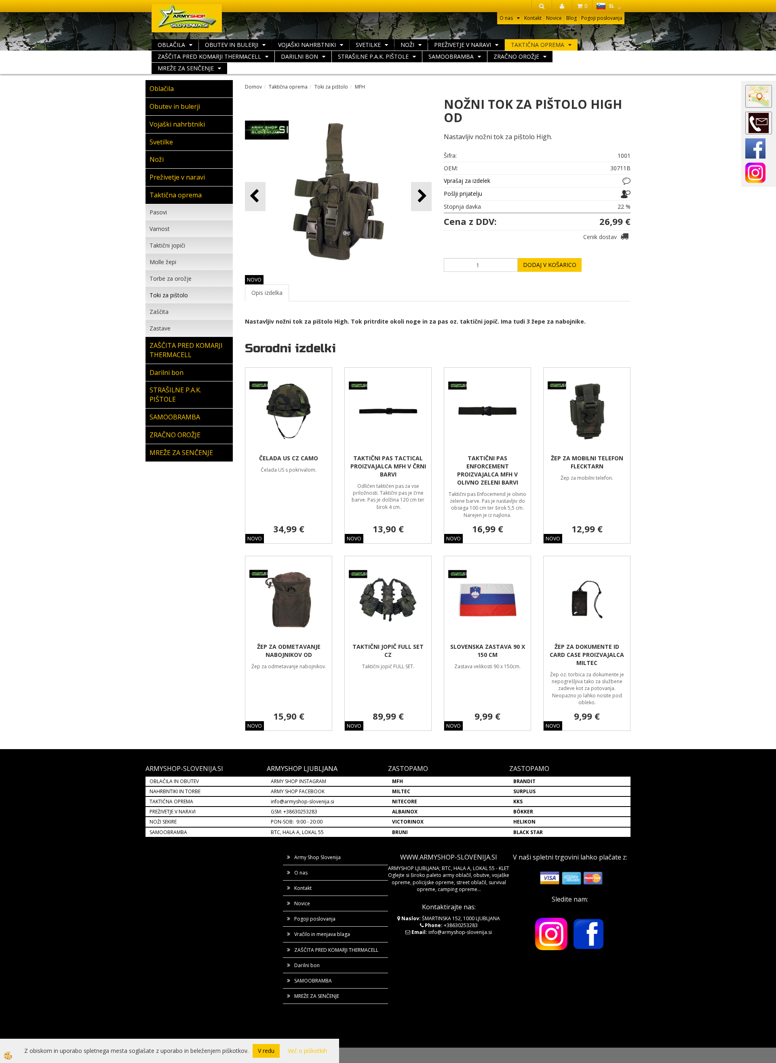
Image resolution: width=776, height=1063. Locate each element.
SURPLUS (524, 791)
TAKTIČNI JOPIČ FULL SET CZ (388, 651)
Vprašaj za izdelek (467, 180)
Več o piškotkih (307, 1051)
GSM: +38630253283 (294, 811)
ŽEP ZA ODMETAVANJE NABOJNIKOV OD (289, 651)
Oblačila (171, 45)
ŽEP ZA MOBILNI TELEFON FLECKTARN (587, 462)
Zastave (160, 328)
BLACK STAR (528, 832)
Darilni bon (299, 56)
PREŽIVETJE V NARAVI (173, 811)
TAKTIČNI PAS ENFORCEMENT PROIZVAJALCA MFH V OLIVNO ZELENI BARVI (487, 470)
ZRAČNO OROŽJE (516, 56)
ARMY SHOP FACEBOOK (298, 791)
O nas (506, 18)
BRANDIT (524, 781)
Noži (407, 45)
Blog (571, 18)
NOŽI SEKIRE (163, 821)
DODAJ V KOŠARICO (549, 265)
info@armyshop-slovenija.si (302, 801)
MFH (360, 86)
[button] (421, 196)
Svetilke (368, 45)
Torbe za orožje (171, 278)
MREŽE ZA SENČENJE (186, 68)
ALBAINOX (405, 811)
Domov (253, 86)
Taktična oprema (537, 45)
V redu (266, 1051)
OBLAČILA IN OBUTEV (174, 781)
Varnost (160, 229)
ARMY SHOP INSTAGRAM (298, 781)
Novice (554, 18)
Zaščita (159, 312)
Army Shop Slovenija (317, 857)
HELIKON (524, 821)
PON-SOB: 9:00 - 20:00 (297, 821)
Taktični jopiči (167, 245)
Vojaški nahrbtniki (307, 45)
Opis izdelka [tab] (267, 292)
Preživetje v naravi (462, 45)
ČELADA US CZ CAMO (288, 458)
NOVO (254, 279)
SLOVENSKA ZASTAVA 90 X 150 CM (487, 651)
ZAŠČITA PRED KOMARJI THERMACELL (209, 56)
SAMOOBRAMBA (451, 56)
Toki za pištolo (169, 295)
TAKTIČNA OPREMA (171, 801)
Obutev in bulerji (231, 45)
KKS (518, 801)
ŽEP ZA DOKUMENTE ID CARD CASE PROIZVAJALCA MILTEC (587, 655)
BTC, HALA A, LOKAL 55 (297, 832)
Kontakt (533, 18)
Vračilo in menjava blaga (322, 934)
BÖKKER (523, 811)
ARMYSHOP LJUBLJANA (302, 768)
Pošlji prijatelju (463, 193)
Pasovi (158, 212)
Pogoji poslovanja (601, 18)
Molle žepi (163, 262)
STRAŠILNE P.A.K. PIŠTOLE (373, 56)
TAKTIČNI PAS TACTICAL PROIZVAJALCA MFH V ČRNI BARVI (388, 466)
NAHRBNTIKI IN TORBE (175, 791)
